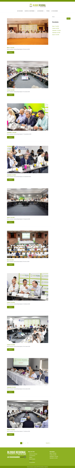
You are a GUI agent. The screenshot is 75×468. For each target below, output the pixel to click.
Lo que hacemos (32, 455)
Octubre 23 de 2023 (11, 344)
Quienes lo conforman (33, 453)
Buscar (53, 16)
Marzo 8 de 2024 (10, 259)
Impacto (30, 457)
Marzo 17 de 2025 (10, 47)
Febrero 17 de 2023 (11, 429)
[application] (34, 11)
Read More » (11, 52)
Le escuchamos (32, 462)
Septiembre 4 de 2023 (11, 387)
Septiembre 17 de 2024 (11, 132)
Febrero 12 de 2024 (11, 302)
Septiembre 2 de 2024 (11, 175)
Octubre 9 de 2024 (10, 90)
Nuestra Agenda (32, 459)
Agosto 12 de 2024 (10, 217)
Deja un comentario (10, 49)
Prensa (30, 460)
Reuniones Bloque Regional (18, 49)
